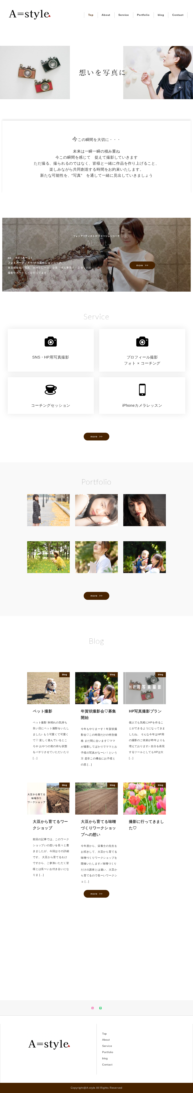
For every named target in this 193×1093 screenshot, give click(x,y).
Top (104, 1033)
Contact (107, 1064)
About (106, 1039)
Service (107, 1045)
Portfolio (107, 1052)
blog (105, 1058)
